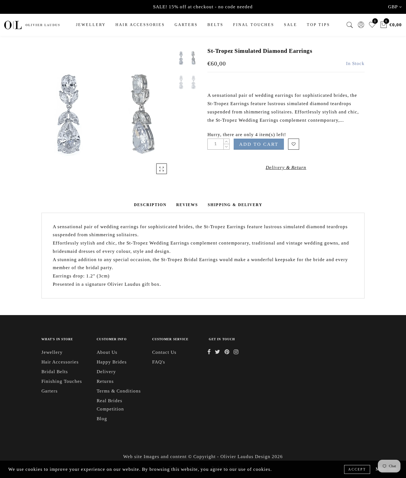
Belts (215, 25)
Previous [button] (51, 116)
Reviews (187, 205)
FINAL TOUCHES (253, 25)
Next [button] (156, 116)
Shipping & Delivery (235, 205)
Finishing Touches (61, 381)
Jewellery (91, 25)
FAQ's (158, 362)
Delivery (106, 371)
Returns (105, 381)
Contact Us (164, 352)
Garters (49, 391)
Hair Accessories (140, 25)
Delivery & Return (286, 167)
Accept (357, 469)
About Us (107, 352)
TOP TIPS (318, 25)
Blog (102, 418)
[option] (107, 113)
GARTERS (186, 25)
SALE (290, 25)
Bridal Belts (54, 371)
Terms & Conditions (119, 391)
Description (150, 205)
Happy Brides (112, 362)
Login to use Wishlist (293, 144)
